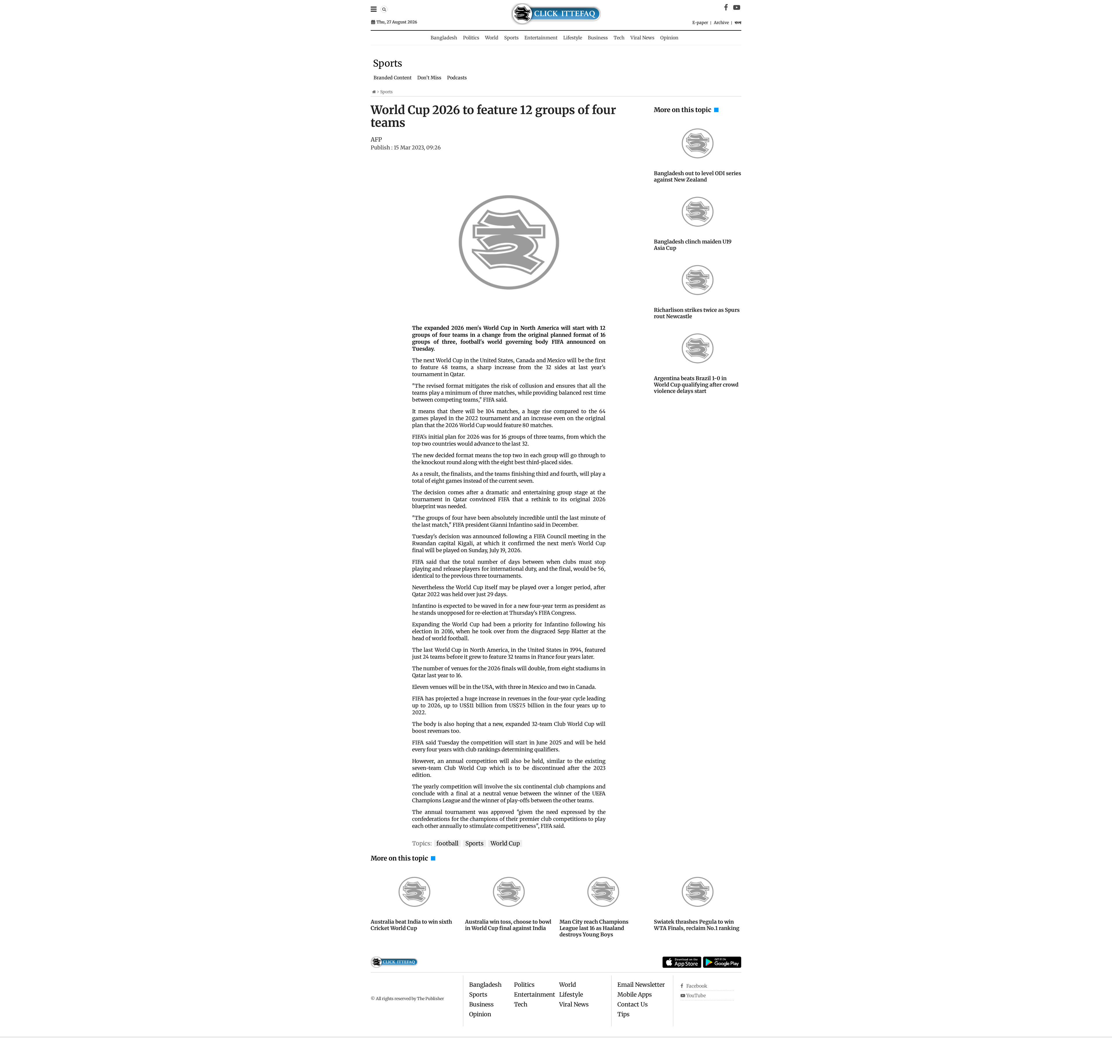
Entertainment (540, 38)
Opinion (669, 38)
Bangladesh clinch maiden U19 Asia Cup (692, 244)
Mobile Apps (634, 994)
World (491, 38)
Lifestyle (572, 38)
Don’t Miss (429, 77)
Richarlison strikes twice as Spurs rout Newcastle (697, 313)
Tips (623, 1014)
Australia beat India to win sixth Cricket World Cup (411, 924)
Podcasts (457, 77)
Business (598, 38)
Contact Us (632, 1004)
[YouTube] (736, 7)
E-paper (700, 22)
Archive (721, 22)
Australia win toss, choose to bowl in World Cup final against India (508, 924)
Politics (471, 38)
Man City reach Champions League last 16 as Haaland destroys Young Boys (593, 928)
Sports (511, 38)
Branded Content (392, 77)
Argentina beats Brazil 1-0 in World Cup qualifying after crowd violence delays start (696, 384)
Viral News (642, 38)
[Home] (374, 92)
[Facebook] (726, 7)
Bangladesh (444, 38)
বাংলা (738, 22)
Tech (619, 38)
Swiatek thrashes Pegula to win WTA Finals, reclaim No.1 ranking (696, 924)
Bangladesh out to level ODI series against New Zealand (697, 176)
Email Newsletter (641, 984)
